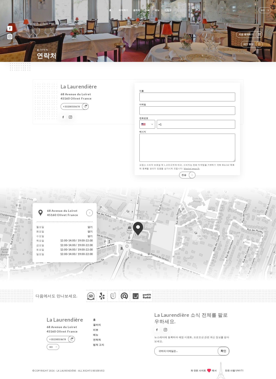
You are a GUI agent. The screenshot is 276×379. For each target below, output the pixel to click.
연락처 (168, 10)
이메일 (142, 104)
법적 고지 (98, 344)
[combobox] (147, 124)
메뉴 (157, 10)
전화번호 (143, 118)
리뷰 (147, 10)
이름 (141, 91)
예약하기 (123, 10)
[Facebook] (9, 28)
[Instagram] (9, 36)
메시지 (142, 131)
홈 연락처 (42, 49)
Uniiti (239, 370)
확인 (223, 351)
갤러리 (136, 10)
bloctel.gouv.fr (192, 168)
